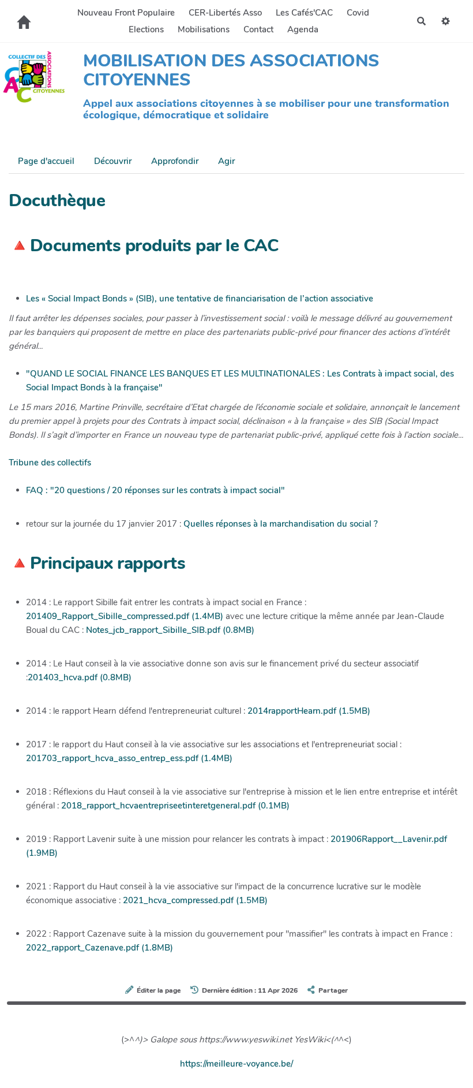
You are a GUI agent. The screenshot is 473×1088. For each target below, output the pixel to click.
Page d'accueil (46, 161)
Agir (226, 161)
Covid (358, 12)
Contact (258, 29)
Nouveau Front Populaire (126, 12)
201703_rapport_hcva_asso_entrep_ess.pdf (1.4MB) (129, 758)
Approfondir (174, 161)
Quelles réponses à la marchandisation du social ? (280, 524)
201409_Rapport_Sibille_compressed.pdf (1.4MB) (124, 616)
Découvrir (113, 161)
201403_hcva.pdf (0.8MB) (80, 677)
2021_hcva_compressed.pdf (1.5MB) (195, 900)
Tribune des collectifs (50, 462)
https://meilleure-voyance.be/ (236, 1064)
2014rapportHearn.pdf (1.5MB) (308, 711)
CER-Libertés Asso (225, 12)
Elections (146, 29)
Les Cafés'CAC (304, 12)
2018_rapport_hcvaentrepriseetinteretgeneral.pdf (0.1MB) (175, 805)
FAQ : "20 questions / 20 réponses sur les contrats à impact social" (155, 490)
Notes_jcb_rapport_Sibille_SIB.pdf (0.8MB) (170, 630)
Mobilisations (204, 29)
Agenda (302, 29)
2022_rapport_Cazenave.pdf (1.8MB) (99, 947)
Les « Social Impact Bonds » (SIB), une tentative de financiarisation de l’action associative (199, 298)
